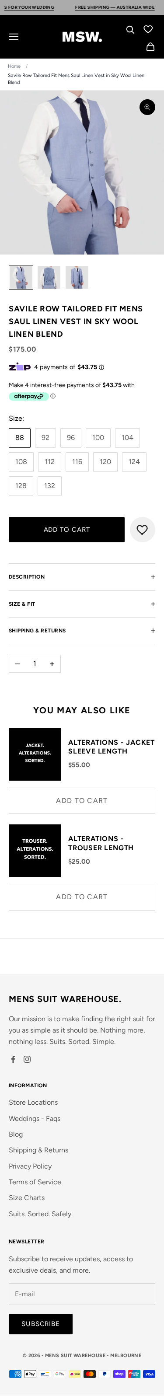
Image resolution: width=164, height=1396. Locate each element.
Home (14, 66)
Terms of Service (35, 1182)
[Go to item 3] (77, 277)
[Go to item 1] (21, 277)
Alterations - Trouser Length (101, 843)
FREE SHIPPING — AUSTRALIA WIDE (101, 7)
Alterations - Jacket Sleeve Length (111, 747)
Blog (16, 1134)
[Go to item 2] (49, 277)
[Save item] (142, 529)
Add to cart (67, 530)
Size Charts (27, 1198)
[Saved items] (148, 29)
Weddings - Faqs (34, 1118)
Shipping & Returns (38, 1150)
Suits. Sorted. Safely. (41, 1214)
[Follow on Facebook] (13, 1059)
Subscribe (40, 1324)
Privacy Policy (30, 1166)
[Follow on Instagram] (27, 1059)
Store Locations (33, 1102)
